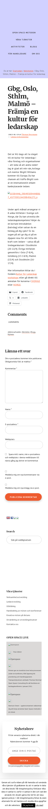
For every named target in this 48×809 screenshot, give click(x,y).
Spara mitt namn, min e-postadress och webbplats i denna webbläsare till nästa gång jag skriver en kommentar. (22, 457)
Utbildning (10, 606)
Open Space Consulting (24, 13)
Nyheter (11, 334)
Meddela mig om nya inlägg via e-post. (22, 488)
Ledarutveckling (13, 601)
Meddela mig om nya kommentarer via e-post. (22, 476)
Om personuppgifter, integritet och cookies (24, 766)
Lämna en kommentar (20, 137)
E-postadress (11, 424)
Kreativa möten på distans (18, 615)
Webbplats (10, 439)
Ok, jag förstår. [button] (28, 805)
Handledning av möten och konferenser (23, 610)
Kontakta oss (12, 624)
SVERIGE (35, 281)
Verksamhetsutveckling (16, 597)
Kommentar (11, 368)
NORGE (17, 284)
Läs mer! (39, 805)
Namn (8, 409)
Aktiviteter (26, 332)
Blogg (33, 332)
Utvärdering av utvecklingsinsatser (21, 619)
